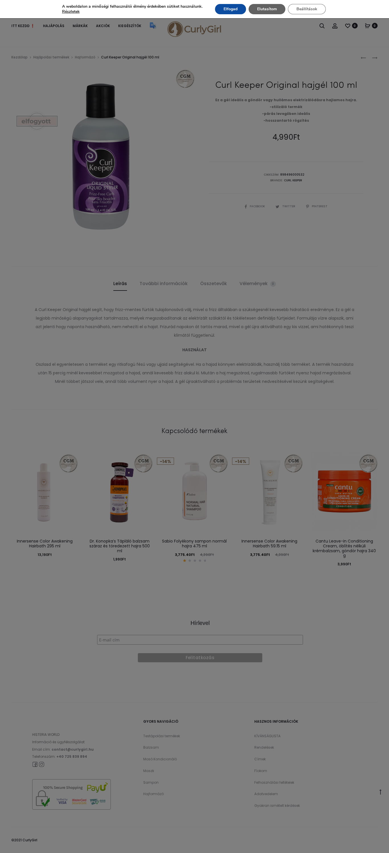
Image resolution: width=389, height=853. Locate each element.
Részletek (71, 11)
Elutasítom (267, 9)
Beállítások (306, 9)
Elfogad (231, 9)
